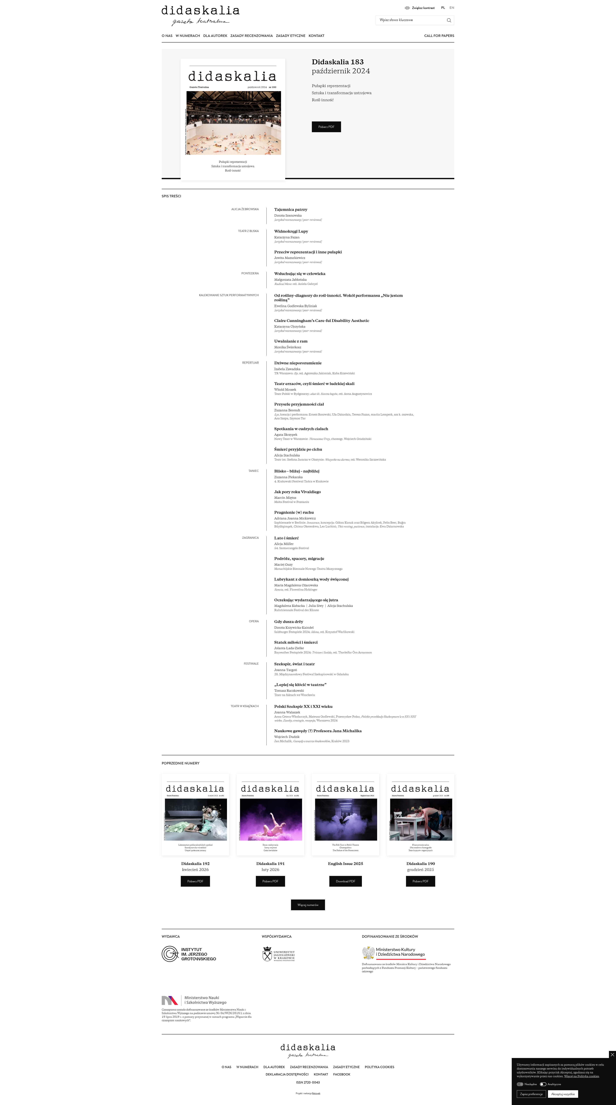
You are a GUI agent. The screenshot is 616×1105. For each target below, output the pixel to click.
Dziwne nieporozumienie (298, 363)
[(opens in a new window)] (208, 954)
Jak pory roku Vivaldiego (297, 492)
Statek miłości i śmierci (296, 643)
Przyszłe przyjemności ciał (299, 405)
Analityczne (554, 1084)
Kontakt (316, 36)
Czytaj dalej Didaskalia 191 (270, 815)
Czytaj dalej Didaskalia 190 (420, 815)
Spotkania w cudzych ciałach (301, 429)
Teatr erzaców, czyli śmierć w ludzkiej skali (314, 384)
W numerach (188, 36)
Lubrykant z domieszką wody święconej (311, 580)
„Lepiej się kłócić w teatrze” (300, 685)
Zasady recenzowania (252, 36)
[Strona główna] (201, 16)
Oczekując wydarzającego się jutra (306, 600)
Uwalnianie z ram (291, 341)
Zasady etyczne (290, 36)
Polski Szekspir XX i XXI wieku (303, 707)
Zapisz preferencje (531, 1094)
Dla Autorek (215, 36)
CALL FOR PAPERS (439, 36)
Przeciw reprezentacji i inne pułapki (308, 252)
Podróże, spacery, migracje (299, 559)
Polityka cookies (379, 1067)
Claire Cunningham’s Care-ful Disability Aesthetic (321, 321)
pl (443, 8)
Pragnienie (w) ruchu (294, 513)
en (451, 8)
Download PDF (349, 883)
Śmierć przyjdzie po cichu (298, 450)
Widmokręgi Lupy (291, 232)
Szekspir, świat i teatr (294, 664)
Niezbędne (531, 1084)
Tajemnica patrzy (290, 210)
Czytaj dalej (345, 815)
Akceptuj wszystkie (563, 1094)
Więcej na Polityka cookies (581, 1076)
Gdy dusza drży (288, 622)
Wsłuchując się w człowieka (299, 274)
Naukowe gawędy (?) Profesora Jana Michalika (318, 731)
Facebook (341, 1074)
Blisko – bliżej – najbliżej (296, 471)
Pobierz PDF (329, 129)
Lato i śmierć (286, 538)
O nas (167, 36)
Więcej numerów (308, 905)
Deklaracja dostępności (287, 1074)
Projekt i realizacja (308, 1093)
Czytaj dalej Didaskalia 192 (195, 815)
